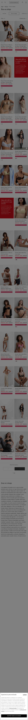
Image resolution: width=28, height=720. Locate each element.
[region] (14, 706)
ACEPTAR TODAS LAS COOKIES (14, 715)
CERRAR (25, 694)
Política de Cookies (13, 708)
